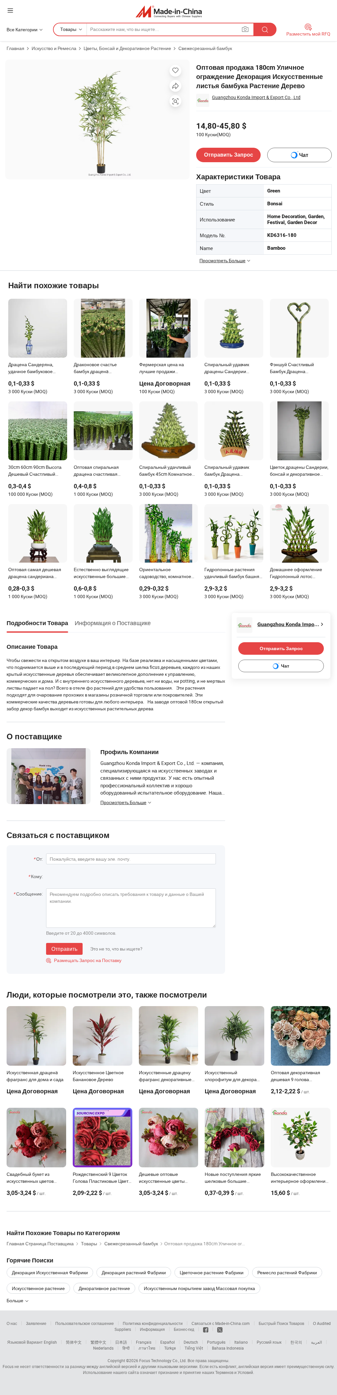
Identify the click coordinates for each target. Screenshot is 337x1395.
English (50, 1342)
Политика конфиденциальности (153, 1323)
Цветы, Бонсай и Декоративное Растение (127, 48)
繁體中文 (98, 1342)
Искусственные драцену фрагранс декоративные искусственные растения (165, 1079)
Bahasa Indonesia (228, 1348)
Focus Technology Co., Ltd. (163, 1360)
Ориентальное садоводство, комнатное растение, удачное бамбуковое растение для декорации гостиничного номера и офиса (167, 573)
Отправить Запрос (228, 155)
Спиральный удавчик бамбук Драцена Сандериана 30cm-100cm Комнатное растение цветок (231, 471)
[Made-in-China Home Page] (169, 11)
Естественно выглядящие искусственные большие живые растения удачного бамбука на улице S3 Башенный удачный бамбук (101, 573)
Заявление (36, 1323)
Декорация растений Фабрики (134, 1272)
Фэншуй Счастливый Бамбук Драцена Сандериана (292, 368)
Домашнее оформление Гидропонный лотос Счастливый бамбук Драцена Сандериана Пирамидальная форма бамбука (296, 573)
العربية (316, 1342)
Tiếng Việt (194, 1348)
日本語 (121, 1342)
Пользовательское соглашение (84, 1323)
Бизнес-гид (184, 1329)
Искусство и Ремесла (54, 48)
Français (143, 1342)
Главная (15, 48)
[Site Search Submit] (264, 29)
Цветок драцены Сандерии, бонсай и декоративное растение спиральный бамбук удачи (299, 471)
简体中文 (74, 1342)
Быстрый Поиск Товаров (281, 1323)
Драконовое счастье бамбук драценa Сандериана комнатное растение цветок (99, 368)
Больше (15, 1300)
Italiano (241, 1342)
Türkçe (170, 1348)
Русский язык (269, 1342)
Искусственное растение (38, 1288)
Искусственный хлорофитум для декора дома (231, 1079)
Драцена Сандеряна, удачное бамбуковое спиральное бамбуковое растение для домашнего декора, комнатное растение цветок (35, 368)
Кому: (37, 876)
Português (216, 1342)
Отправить (64, 948)
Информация (152, 1329)
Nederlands (103, 1348)
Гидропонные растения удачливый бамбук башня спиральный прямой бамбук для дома (231, 573)
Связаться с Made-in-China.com (221, 1323)
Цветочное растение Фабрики (212, 1272)
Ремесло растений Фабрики (287, 1272)
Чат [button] (303, 155)
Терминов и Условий (234, 1372)
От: (39, 859)
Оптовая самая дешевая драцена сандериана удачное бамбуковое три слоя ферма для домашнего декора (34, 573)
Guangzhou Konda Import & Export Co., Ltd (256, 97)
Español (167, 1342)
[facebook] (205, 1329)
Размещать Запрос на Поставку (83, 960)
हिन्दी (126, 1348)
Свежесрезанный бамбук (205, 48)
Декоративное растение (104, 1288)
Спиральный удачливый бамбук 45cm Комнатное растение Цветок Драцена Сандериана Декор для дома (167, 471)
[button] (10, 10)
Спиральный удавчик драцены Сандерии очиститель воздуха (226, 368)
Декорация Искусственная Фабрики (50, 1272)
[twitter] (219, 1329)
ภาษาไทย (147, 1348)
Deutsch (191, 1342)
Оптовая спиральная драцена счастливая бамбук (96, 471)
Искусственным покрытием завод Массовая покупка (199, 1288)
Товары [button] (68, 29)
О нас (12, 1323)
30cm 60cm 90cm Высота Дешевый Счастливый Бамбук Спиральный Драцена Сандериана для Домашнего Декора (36, 471)
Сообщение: (29, 894)
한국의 (296, 1342)
